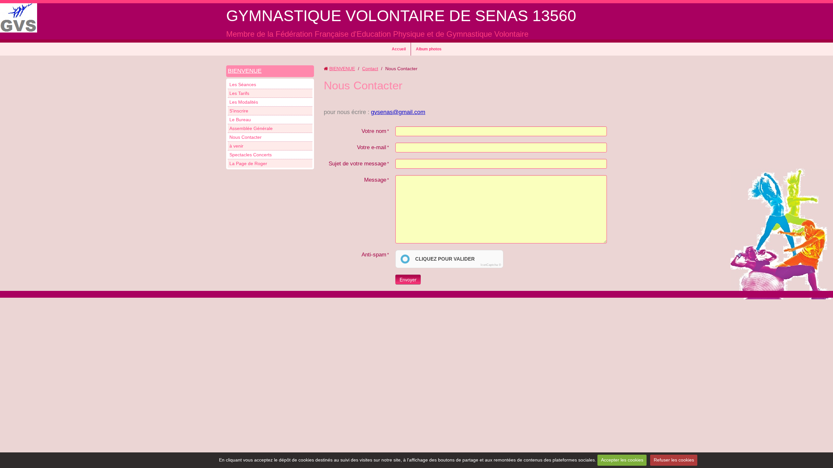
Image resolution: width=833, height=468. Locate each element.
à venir (236, 146)
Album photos (429, 49)
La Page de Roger (248, 163)
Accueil (399, 49)
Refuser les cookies (674, 459)
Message (375, 180)
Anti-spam (374, 255)
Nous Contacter (245, 137)
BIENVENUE (245, 71)
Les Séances (242, 84)
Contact (370, 68)
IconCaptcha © (491, 264)
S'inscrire (238, 110)
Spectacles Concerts (250, 154)
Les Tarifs (239, 93)
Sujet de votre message (357, 164)
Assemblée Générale (251, 128)
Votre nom (374, 131)
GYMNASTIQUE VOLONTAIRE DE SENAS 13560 (401, 15)
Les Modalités (243, 102)
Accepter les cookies (622, 459)
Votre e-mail (371, 147)
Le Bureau (240, 119)
